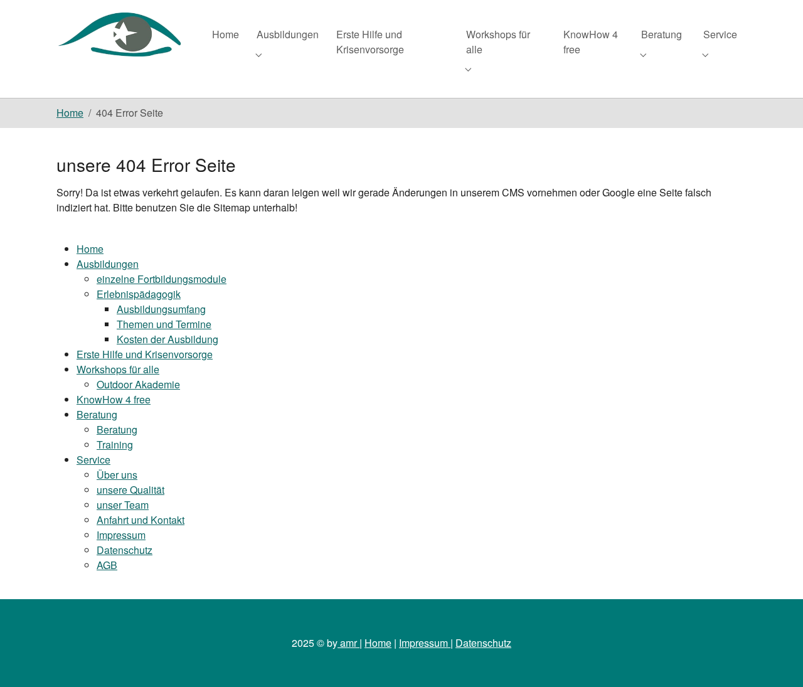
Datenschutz (124, 550)
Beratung (97, 414)
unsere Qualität (130, 489)
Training (115, 444)
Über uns (117, 474)
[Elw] (121, 34)
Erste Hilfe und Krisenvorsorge (145, 354)
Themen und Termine (164, 324)
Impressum (121, 535)
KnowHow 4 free (114, 399)
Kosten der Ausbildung (167, 339)
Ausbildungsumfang (161, 309)
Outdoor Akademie (138, 384)
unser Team (123, 505)
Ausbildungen (108, 264)
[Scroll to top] (775, 659)
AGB (107, 565)
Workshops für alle (118, 369)
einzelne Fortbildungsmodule (161, 279)
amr (348, 643)
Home (90, 249)
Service (93, 459)
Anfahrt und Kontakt (140, 520)
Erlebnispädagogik (139, 294)
